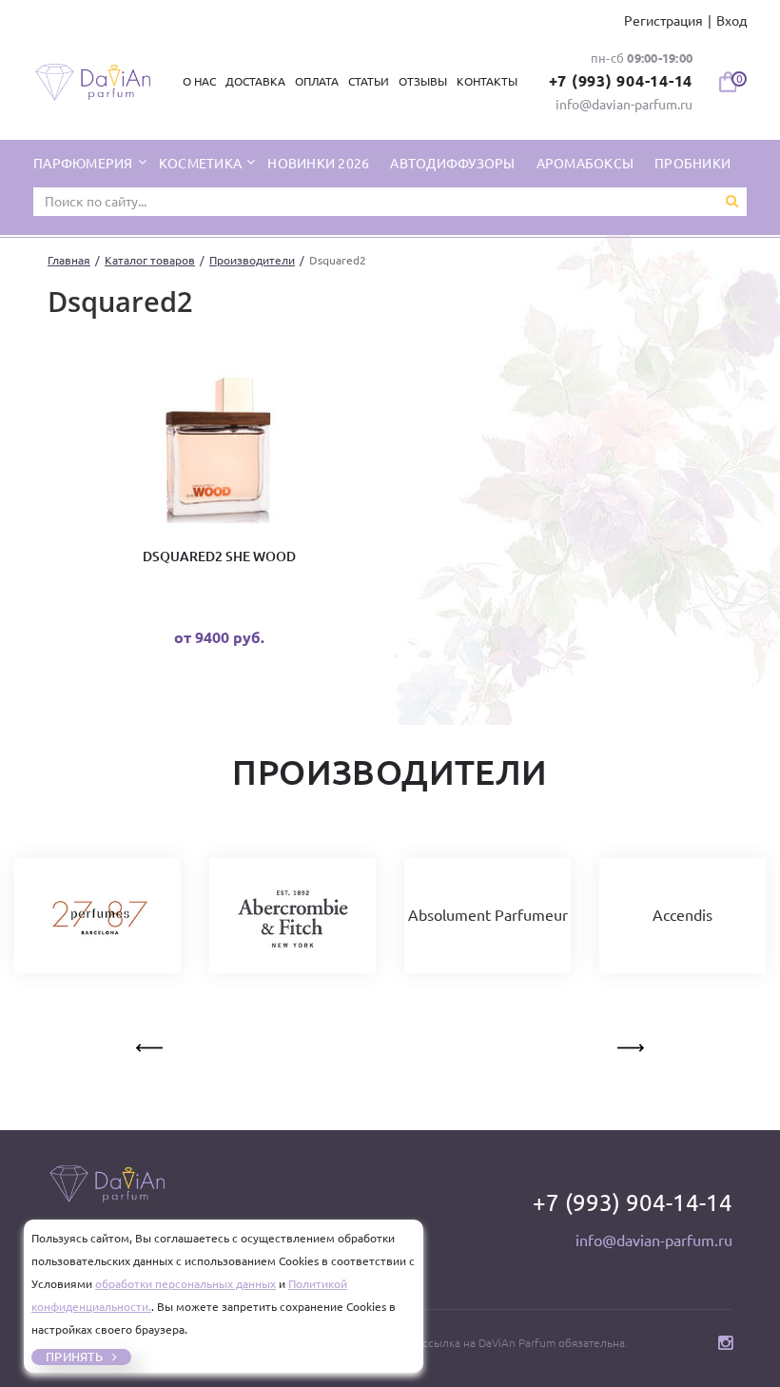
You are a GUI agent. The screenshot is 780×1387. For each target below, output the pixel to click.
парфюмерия (84, 163)
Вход (731, 21)
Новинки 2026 (318, 163)
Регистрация (663, 21)
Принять (74, 1356)
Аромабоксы (585, 163)
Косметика (202, 163)
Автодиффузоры (452, 163)
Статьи (368, 81)
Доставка (255, 81)
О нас (199, 81)
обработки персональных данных (185, 1284)
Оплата (317, 81)
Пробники (692, 163)
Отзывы (423, 81)
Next (629, 1045)
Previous (151, 1045)
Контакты (487, 81)
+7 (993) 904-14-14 (621, 80)
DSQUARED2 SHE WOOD (219, 556)
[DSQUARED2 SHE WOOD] (219, 447)
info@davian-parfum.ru (624, 104)
